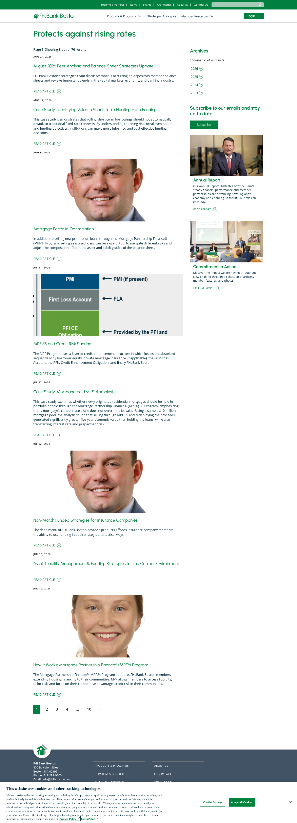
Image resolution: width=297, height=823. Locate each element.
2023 (194, 93)
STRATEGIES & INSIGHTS (111, 774)
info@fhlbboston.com (57, 779)
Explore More (204, 288)
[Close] (290, 802)
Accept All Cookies (242, 802)
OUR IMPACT (162, 774)
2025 (194, 76)
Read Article (45, 91)
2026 (194, 68)
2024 (194, 85)
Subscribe (205, 126)
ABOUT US (161, 765)
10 (90, 709)
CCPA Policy (88, 818)
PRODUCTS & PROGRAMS (112, 765)
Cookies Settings (212, 802)
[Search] (260, 4)
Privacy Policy (67, 818)
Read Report (202, 209)
